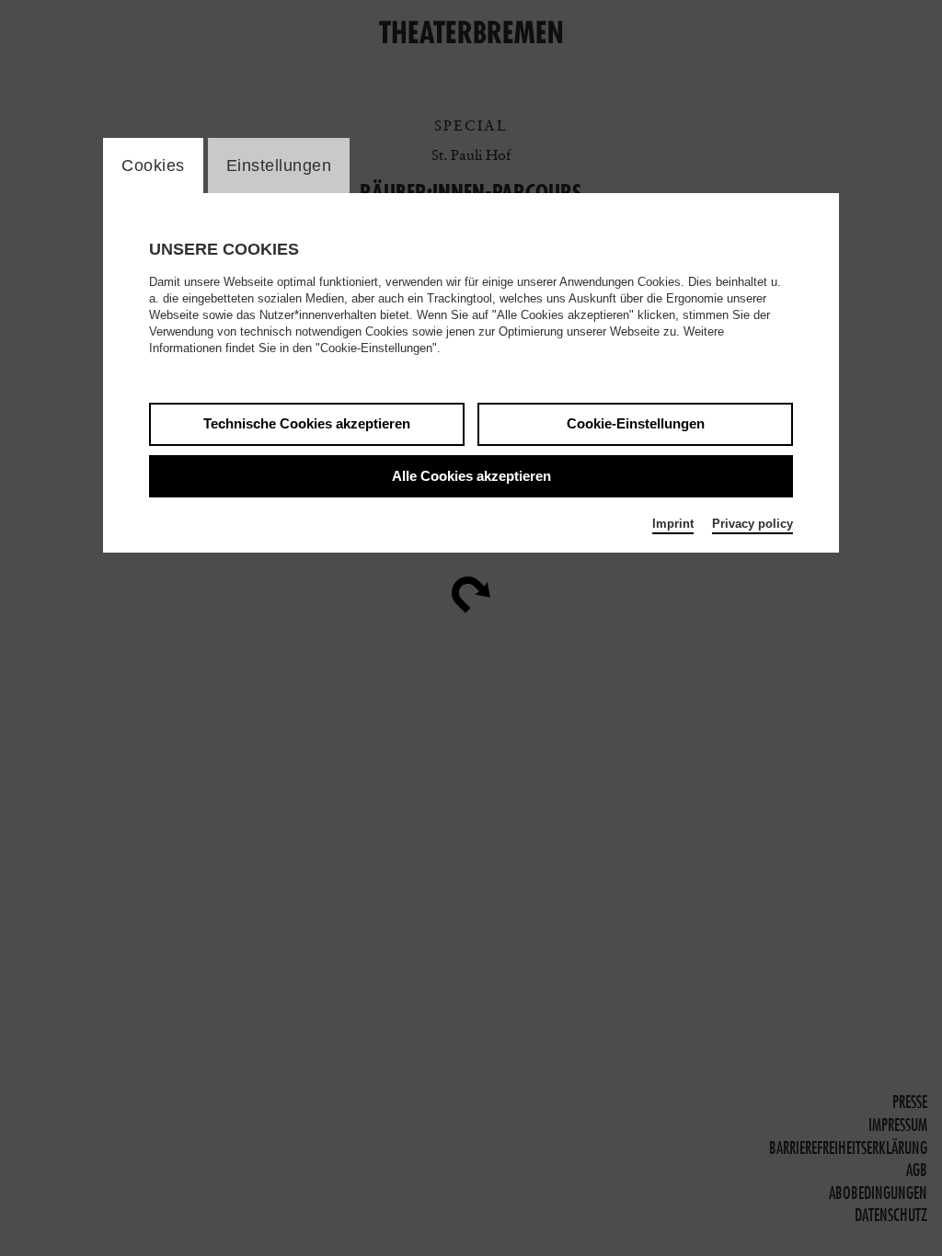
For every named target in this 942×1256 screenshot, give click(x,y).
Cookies (153, 165)
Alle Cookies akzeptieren (471, 476)
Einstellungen (279, 165)
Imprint (673, 524)
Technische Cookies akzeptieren (306, 423)
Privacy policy (752, 524)
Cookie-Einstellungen (636, 423)
